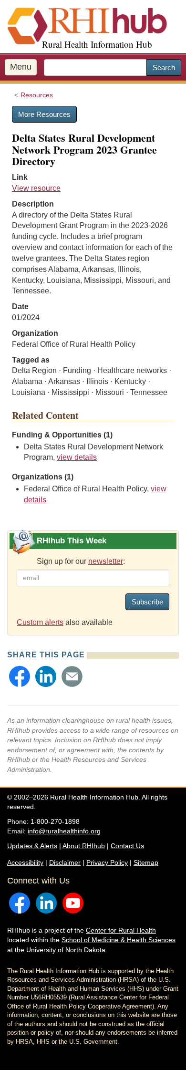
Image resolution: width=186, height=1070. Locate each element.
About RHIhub (83, 846)
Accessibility (25, 862)
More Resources (44, 114)
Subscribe (147, 602)
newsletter (105, 561)
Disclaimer (65, 862)
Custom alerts (40, 622)
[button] (19, 676)
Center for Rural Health (121, 930)
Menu (20, 67)
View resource (36, 188)
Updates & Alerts (32, 846)
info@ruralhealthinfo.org (64, 831)
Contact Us (127, 846)
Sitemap (146, 862)
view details (77, 457)
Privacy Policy (107, 862)
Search (164, 67)
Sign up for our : (81, 561)
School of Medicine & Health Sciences (119, 940)
